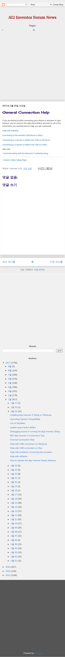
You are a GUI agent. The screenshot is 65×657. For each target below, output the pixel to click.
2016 (8, 567)
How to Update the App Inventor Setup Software (33, 460)
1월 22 (14, 474)
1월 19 (14, 486)
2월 (10, 395)
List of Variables (17, 423)
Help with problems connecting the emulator (31, 452)
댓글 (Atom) (39, 270)
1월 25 (14, 411)
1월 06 (14, 540)
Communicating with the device (17, 153)
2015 (8, 571)
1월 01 (14, 560)
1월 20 (14, 482)
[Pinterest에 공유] (50, 168)
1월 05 (14, 544)
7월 (10, 374)
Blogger (37, 653)
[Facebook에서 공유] (48, 168)
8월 (10, 370)
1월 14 (14, 507)
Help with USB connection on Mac (26, 448)
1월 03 (14, 552)
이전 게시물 (56, 261)
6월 (10, 379)
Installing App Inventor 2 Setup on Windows (31, 415)
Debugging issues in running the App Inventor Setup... (36, 431)
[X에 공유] (45, 168)
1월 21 (14, 478)
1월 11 (14, 519)
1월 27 (14, 403)
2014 (8, 575)
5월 (10, 383)
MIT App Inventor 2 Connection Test (27, 435)
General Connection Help (22, 439)
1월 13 (14, 511)
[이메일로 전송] (39, 168)
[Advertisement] (32, 64)
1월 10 (14, 523)
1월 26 (14, 407)
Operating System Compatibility (25, 419)
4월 (10, 387)
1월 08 (14, 532)
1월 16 (14, 499)
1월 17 (14, 494)
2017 (8, 363)
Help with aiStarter (19, 456)
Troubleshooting (40, 153)
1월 (10, 399)
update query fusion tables (23, 427)
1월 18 (14, 490)
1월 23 (14, 470)
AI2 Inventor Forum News (32, 17)
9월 (10, 366)
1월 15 (14, 503)
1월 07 (14, 536)
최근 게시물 (8, 261)
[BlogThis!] (42, 168)
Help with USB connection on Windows (28, 444)
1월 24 (14, 465)
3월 (10, 391)
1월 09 (14, 527)
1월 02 (14, 556)
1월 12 (14, 515)
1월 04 (14, 548)
